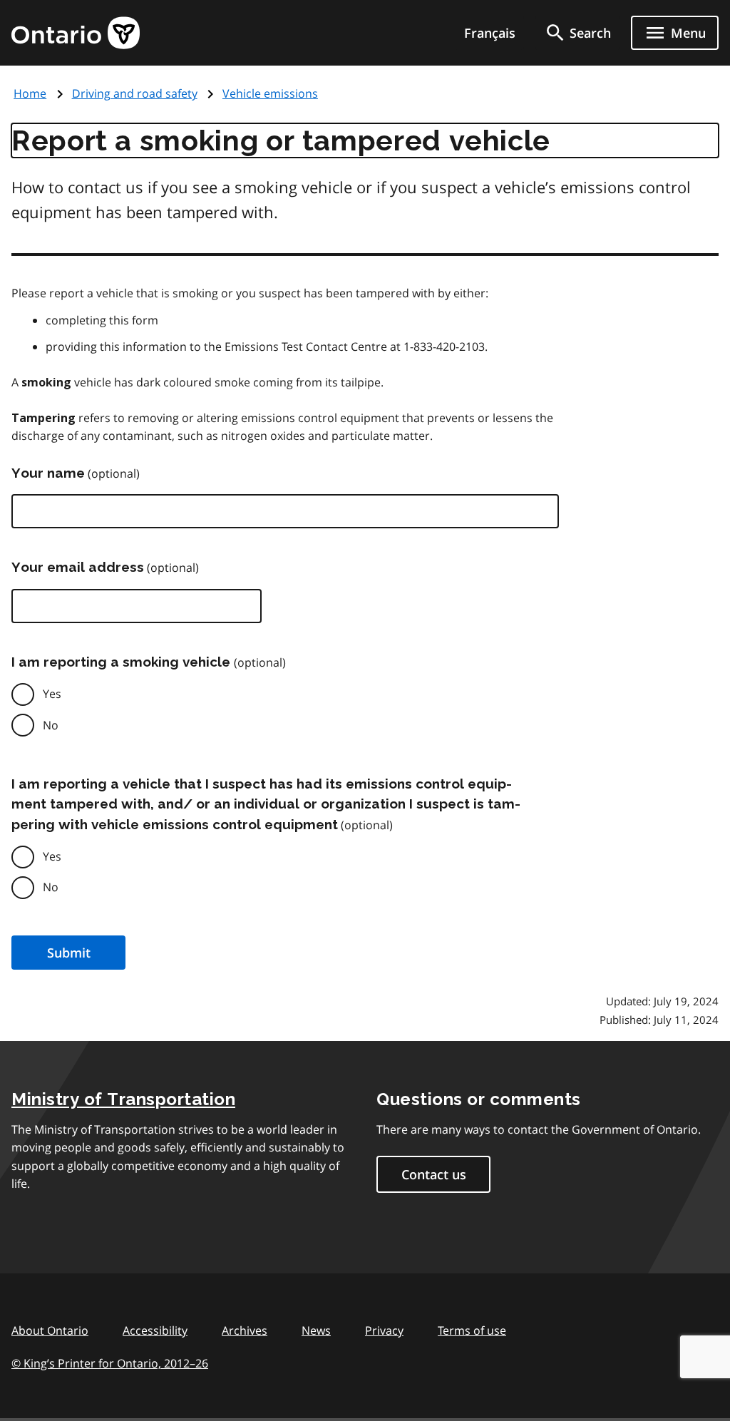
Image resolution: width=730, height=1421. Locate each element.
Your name (48, 473)
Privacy (384, 1330)
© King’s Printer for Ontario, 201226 (109, 1363)
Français (489, 32)
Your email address (77, 567)
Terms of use (472, 1330)
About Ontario (49, 1330)
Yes (52, 694)
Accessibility (155, 1330)
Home (30, 93)
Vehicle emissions (270, 93)
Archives (244, 1330)
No (50, 725)
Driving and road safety (134, 93)
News (316, 1330)
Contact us (433, 1174)
